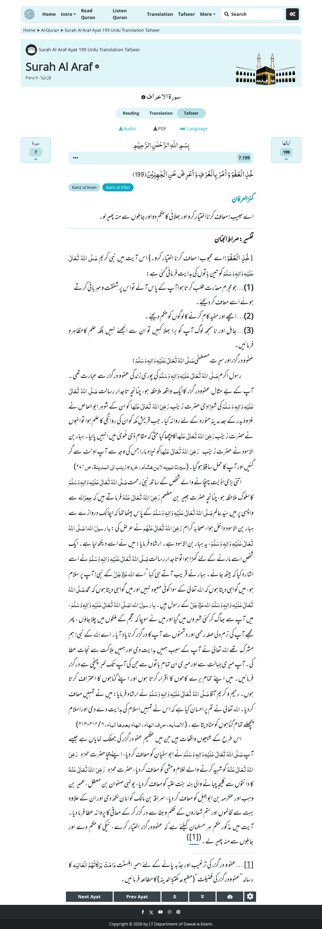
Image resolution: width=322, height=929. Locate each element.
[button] (75, 157)
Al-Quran (50, 30)
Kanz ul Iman (84, 187)
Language (197, 128)
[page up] (175, 896)
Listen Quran (120, 14)
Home (49, 14)
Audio (130, 128)
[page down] (202, 896)
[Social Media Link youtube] (161, 912)
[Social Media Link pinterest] (178, 912)
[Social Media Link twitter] (151, 912)
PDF (162, 128)
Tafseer (186, 14)
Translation (160, 14)
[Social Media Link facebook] (143, 912)
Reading (131, 113)
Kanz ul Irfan (118, 187)
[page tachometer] (230, 896)
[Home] (29, 13)
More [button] (206, 14)
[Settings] (292, 14)
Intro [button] (66, 14)
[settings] (250, 896)
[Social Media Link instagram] (170, 912)
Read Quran (88, 14)
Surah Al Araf (59, 66)
